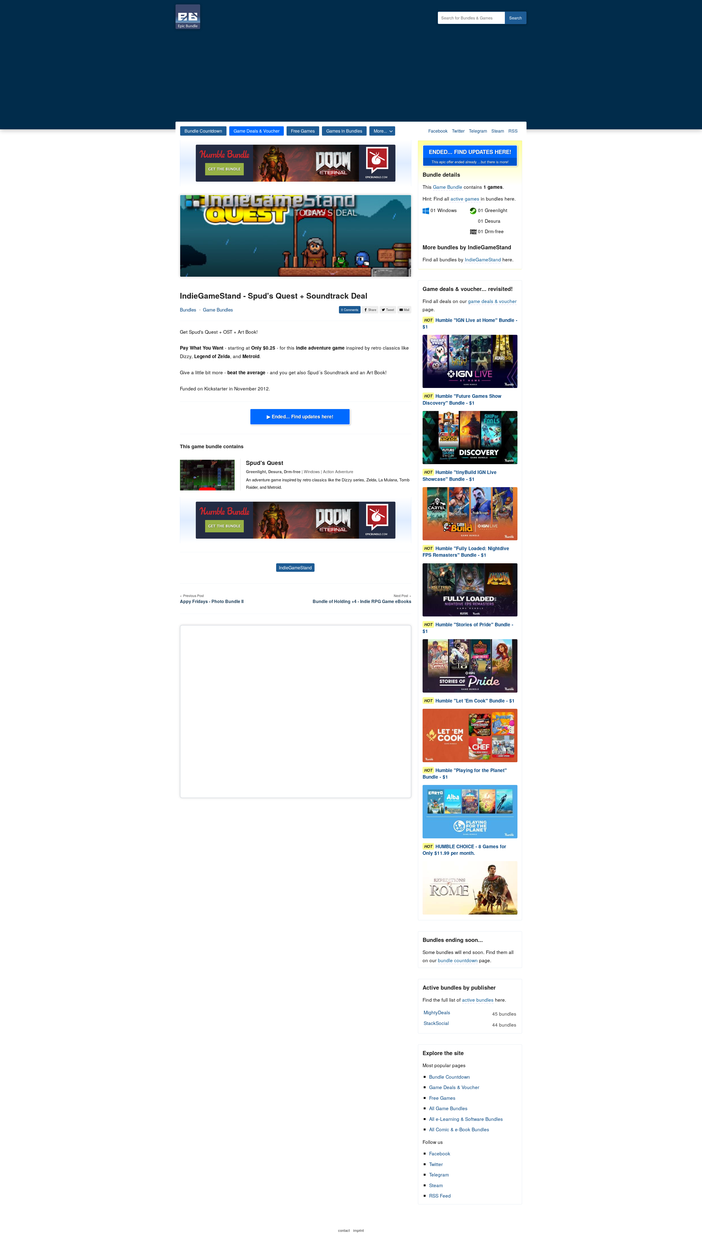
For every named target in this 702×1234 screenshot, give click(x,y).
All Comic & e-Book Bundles (459, 1129)
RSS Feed (440, 1195)
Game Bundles (218, 309)
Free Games (303, 131)
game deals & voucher (492, 301)
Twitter (458, 131)
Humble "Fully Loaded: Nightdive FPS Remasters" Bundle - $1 (466, 551)
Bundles (188, 309)
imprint (358, 1230)
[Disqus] (295, 710)
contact (344, 1230)
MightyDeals (470, 1013)
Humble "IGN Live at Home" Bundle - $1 (470, 323)
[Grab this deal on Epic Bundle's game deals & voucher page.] (470, 361)
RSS (513, 131)
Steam (497, 131)
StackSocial (470, 1023)
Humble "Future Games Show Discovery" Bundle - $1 (462, 399)
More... (380, 131)
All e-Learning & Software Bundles (466, 1118)
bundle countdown (458, 960)
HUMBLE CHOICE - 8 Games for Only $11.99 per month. (464, 849)
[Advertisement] (351, 74)
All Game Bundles (448, 1108)
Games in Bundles (344, 131)
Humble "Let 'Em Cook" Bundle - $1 (475, 700)
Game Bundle (448, 186)
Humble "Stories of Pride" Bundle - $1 (468, 627)
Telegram (478, 131)
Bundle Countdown (203, 131)
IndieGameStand (295, 567)
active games (465, 198)
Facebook (438, 131)
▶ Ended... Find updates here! (300, 416)
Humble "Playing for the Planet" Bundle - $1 (465, 773)
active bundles (478, 999)
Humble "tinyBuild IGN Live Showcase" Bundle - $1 (460, 475)
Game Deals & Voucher (256, 131)
